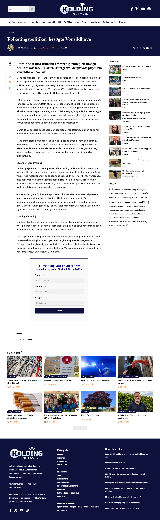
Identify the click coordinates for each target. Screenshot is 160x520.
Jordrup (125, 177)
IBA (141, 198)
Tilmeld (59, 311)
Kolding (11, 22)
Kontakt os (124, 22)
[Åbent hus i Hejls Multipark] (115, 80)
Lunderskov (34, 22)
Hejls (124, 80)
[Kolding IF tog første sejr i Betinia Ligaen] (115, 69)
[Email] (147, 48)
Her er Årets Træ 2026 (90, 415)
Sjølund (115, 218)
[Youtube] (143, 9)
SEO (110, 217)
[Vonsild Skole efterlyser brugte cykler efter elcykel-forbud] (24, 366)
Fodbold (125, 69)
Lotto (131, 210)
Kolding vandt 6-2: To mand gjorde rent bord (122, 508)
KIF (118, 202)
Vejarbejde (112, 225)
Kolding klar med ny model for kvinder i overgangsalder (126, 482)
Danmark (138, 194)
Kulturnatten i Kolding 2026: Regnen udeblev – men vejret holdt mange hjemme (135, 102)
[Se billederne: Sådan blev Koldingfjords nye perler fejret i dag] (115, 152)
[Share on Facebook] (140, 48)
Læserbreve (95, 22)
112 (59, 22)
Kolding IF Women (132, 206)
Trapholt (128, 221)
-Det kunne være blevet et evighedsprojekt (137, 160)
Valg (134, 221)
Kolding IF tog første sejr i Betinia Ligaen (137, 66)
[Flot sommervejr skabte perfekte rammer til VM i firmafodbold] (61, 401)
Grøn (119, 198)
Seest (147, 214)
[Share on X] (143, 48)
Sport (84, 22)
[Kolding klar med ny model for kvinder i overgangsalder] (115, 129)
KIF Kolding (125, 202)
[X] (137, 9)
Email (37, 298)
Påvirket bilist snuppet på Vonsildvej (95, 380)
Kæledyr (126, 210)
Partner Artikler (120, 214)
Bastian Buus (126, 190)
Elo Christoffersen (25, 48)
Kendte (112, 202)
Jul (145, 198)
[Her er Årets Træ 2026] (98, 401)
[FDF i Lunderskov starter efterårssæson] (115, 91)
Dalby (127, 376)
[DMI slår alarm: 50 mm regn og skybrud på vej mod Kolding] (115, 115)
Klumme (133, 202)
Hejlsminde (135, 198)
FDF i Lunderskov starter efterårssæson (136, 88)
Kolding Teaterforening (116, 210)
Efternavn (39, 286)
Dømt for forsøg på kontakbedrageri (58, 380)
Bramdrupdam (141, 190)
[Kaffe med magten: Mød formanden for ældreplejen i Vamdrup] (115, 140)
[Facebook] (132, 9)
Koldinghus (113, 206)
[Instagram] (149, 9)
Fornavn (39, 275)
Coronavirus (129, 194)
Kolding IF (122, 206)
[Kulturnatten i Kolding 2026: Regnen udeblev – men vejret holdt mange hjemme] (115, 102)
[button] (151, 48)
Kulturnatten (126, 108)
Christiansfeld (48, 22)
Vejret (119, 225)
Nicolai (111, 214)
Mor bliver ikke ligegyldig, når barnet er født (122, 503)
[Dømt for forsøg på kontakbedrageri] (61, 366)
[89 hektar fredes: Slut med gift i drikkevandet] (115, 174)
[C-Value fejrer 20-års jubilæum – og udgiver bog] (135, 401)
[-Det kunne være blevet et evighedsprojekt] (115, 163)
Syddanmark (137, 217)
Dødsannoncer (109, 22)
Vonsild (12, 32)
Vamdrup (22, 22)
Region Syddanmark (138, 214)
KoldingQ (142, 206)
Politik (129, 214)
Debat (147, 193)
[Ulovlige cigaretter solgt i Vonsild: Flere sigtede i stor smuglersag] (24, 401)
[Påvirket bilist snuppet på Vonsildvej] (98, 366)
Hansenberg (126, 198)
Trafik (121, 221)
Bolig (134, 190)
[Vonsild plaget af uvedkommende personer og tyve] (135, 366)
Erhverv (112, 197)
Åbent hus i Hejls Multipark (132, 77)
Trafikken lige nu (71, 22)
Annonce (117, 190)
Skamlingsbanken (124, 218)
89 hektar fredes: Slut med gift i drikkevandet (123, 497)
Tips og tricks (113, 221)
